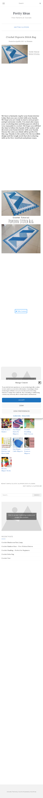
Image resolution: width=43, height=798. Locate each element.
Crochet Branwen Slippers (27, 451)
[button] (40, 382)
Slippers (25, 27)
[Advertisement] (21, 91)
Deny (21, 406)
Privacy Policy (26, 415)
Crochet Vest (6, 558)
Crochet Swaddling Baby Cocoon (28, 432)
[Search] (40, 3)
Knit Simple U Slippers (31, 486)
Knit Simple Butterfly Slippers (17, 432)
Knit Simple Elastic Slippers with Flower (18, 483)
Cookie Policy (17, 415)
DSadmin (29, 41)
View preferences (21, 411)
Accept (21, 400)
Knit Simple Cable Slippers (18, 450)
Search (36, 495)
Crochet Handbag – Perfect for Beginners (16, 550)
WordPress (33, 791)
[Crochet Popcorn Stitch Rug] (21, 54)
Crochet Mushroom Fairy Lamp (12, 542)
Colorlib (20, 791)
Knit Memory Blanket (6, 431)
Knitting (17, 27)
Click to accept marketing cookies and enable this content (21, 516)
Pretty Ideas (21, 13)
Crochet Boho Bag (8, 554)
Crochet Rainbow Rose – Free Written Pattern (17, 546)
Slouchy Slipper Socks (6, 470)
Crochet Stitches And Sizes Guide (6, 451)
